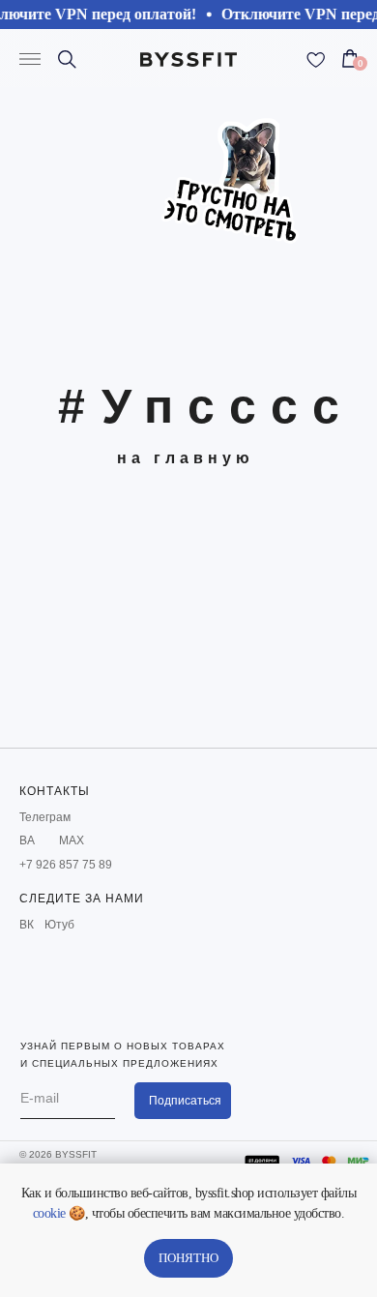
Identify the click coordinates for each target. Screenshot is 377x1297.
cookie (49, 1213)
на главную (185, 458)
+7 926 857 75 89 (65, 864)
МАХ (71, 840)
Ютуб (59, 924)
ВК (26, 924)
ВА (27, 840)
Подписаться (185, 1100)
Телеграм (45, 817)
